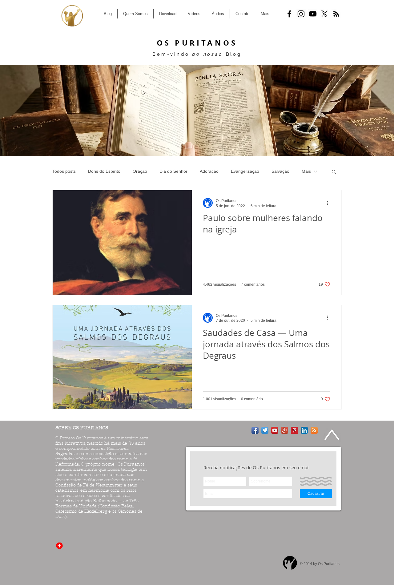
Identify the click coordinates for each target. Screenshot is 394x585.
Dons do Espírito (104, 171)
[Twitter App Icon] (264, 430)
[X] (324, 13)
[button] (334, 172)
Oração (140, 171)
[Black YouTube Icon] (312, 13)
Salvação (280, 171)
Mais (306, 171)
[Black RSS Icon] (336, 13)
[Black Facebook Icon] (289, 13)
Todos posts (64, 171)
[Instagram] (301, 13)
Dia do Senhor (173, 171)
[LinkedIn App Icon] (304, 430)
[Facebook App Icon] (255, 430)
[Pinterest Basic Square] (294, 430)
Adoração (209, 171)
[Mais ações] (329, 203)
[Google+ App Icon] (284, 430)
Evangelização (245, 171)
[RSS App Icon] (314, 430)
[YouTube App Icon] (274, 430)
